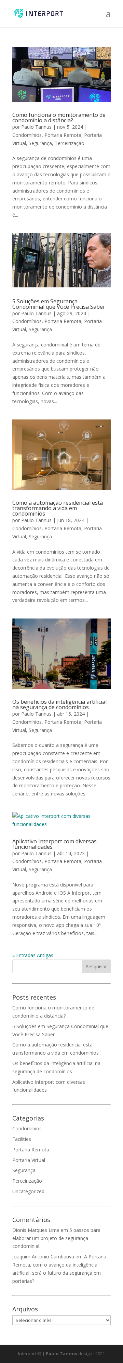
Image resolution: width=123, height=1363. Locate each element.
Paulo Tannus (36, 127)
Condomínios (27, 135)
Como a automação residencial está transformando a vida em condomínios (57, 508)
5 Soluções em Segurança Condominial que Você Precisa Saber (58, 304)
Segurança (40, 143)
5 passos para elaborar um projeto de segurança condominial (56, 1238)
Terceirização (69, 143)
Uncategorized (28, 1191)
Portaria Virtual (28, 1160)
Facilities (21, 1139)
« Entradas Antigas (32, 955)
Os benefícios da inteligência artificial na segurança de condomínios (59, 704)
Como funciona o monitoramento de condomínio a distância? (59, 117)
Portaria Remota (62, 135)
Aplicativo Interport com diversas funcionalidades (54, 844)
